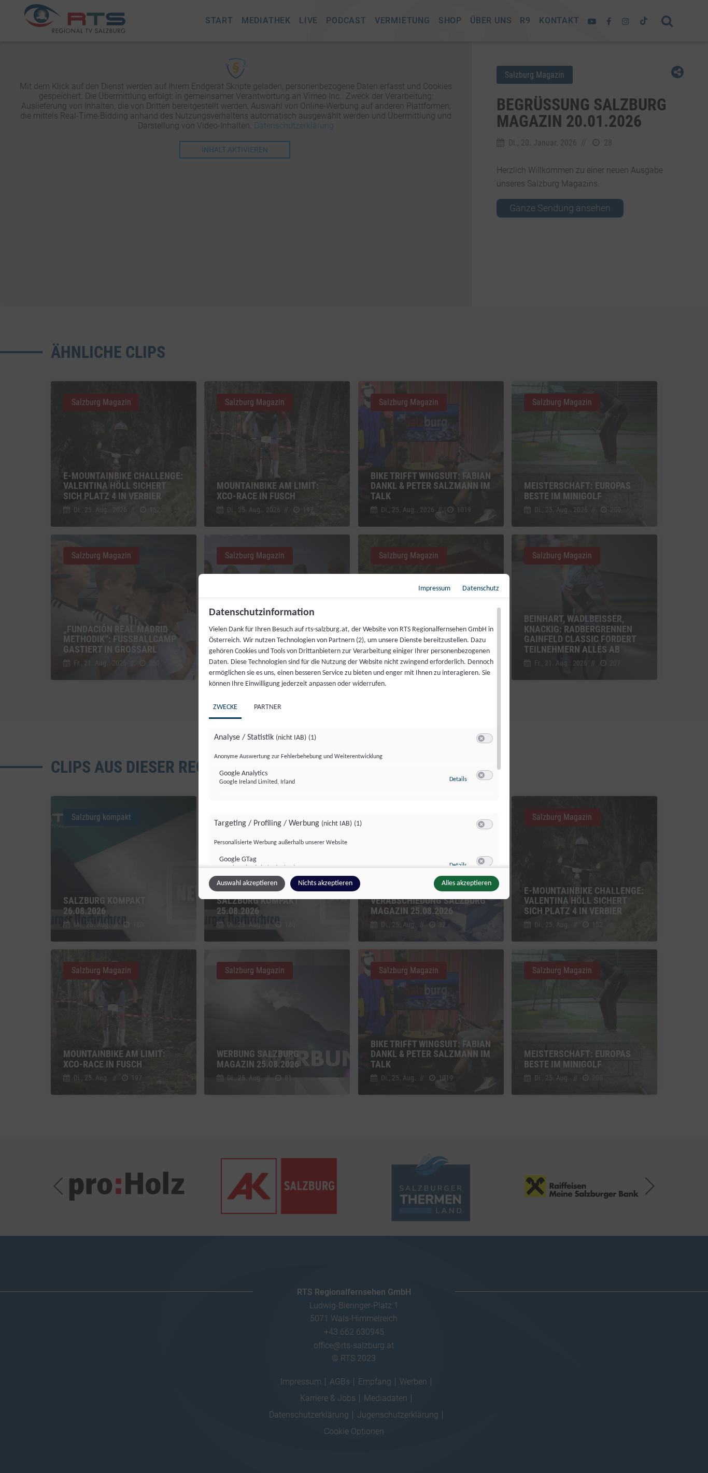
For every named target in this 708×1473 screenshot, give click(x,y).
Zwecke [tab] (225, 707)
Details (458, 779)
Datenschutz (480, 589)
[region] (355, 735)
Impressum (434, 589)
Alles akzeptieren (466, 883)
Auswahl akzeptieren (247, 883)
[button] (481, 738)
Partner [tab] (267, 707)
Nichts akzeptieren (325, 883)
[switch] (484, 738)
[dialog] (354, 736)
